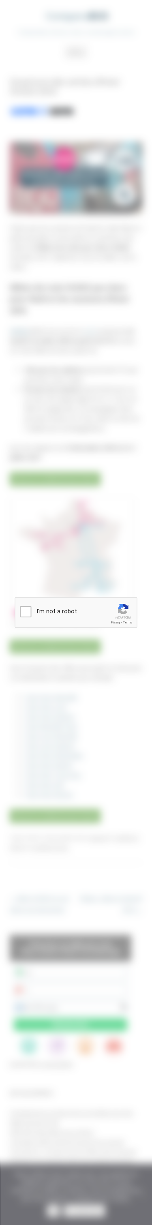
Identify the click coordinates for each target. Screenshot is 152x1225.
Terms (128, 622)
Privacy (115, 622)
